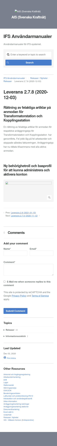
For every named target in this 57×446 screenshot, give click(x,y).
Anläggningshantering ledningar (16, 404)
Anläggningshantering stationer (16, 406)
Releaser (8, 81)
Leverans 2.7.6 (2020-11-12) (24, 215)
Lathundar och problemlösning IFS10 (18, 396)
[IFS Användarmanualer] (28, 11)
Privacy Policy (19, 295)
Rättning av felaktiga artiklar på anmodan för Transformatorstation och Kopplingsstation (27, 113)
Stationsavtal (9, 385)
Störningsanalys (10, 388)
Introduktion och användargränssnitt (18, 398)
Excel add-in (8, 412)
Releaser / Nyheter (39, 78)
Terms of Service (40, 295)
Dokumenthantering (11, 409)
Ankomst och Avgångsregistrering (17, 374)
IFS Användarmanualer (14, 78)
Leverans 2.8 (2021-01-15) (23, 212)
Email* (33, 248)
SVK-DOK (7, 390)
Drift (5, 379)
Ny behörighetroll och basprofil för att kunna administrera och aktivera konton (27, 170)
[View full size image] (28, 191)
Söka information (10, 401)
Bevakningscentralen (12, 393)
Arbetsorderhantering (12, 377)
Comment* (9, 262)
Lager (6, 382)
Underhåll (7, 414)
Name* (7, 248)
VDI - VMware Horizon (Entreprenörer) (19, 420)
